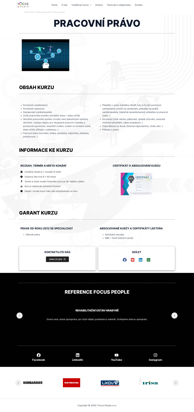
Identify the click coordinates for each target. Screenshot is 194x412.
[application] (90, 5)
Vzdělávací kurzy (80, 5)
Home (54, 5)
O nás (64, 5)
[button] (57, 259)
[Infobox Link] (38, 358)
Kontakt (139, 5)
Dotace (99, 5)
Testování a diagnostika (119, 5)
